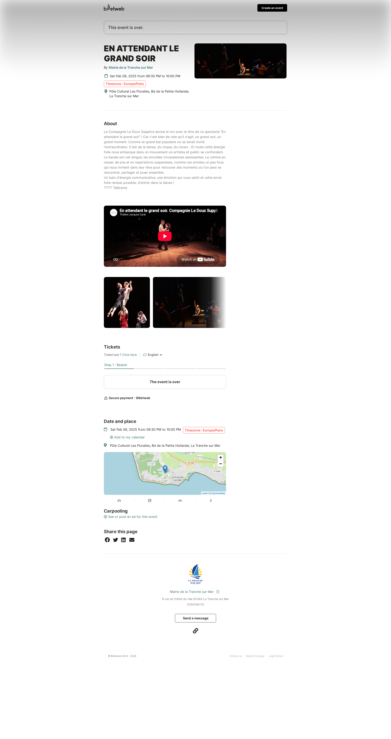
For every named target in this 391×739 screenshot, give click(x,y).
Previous (101, 302)
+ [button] (220, 457)
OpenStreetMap (218, 493)
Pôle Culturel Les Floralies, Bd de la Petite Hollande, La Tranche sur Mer (165, 445)
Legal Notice (276, 655)
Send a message (195, 618)
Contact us (236, 655)
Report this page (255, 655)
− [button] (220, 463)
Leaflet (205, 493)
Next (229, 302)
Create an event (272, 8)
